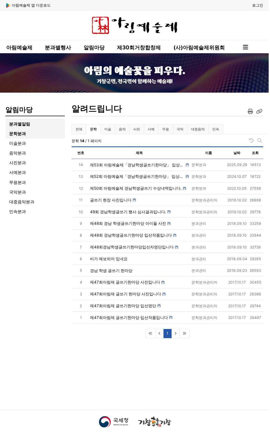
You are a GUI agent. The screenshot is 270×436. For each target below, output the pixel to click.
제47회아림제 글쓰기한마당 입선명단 (123, 305)
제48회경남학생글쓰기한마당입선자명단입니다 (132, 246)
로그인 (257, 5)
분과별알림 (19, 123)
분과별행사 (58, 47)
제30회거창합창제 (139, 47)
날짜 (237, 153)
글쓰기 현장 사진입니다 (110, 200)
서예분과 (17, 172)
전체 (79, 129)
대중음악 (198, 129)
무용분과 (17, 182)
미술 (107, 129)
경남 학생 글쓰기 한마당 (111, 270)
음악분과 (17, 153)
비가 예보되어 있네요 (109, 258)
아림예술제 (19, 47)
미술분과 (17, 143)
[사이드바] (245, 47)
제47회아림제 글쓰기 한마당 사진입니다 (125, 293)
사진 (136, 129)
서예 (151, 129)
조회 (255, 153)
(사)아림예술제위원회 (199, 47)
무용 (165, 129)
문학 (95, 129)
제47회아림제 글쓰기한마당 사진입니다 (125, 282)
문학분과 (17, 133)
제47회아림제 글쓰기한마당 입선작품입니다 (129, 317)
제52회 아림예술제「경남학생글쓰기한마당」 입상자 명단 (137, 176)
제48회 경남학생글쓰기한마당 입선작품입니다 (131, 235)
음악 (122, 129)
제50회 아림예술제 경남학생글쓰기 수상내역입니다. (136, 188)
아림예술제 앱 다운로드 (31, 5)
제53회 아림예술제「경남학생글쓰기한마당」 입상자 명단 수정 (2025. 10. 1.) (137, 164)
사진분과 (17, 162)
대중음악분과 (21, 201)
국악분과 (17, 192)
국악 (180, 129)
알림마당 (94, 47)
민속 (215, 129)
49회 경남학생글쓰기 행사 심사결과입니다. (128, 211)
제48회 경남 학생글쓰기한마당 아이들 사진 (128, 223)
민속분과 (17, 211)
